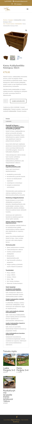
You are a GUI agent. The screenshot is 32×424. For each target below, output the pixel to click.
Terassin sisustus (10, 23)
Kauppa (10, 20)
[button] (26, 30)
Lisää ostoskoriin (18, 101)
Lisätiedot (8, 121)
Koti (4, 23)
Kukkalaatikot (18, 23)
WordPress (16, 422)
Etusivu (5, 20)
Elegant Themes (15, 420)
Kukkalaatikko (12, 111)
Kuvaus (8, 118)
